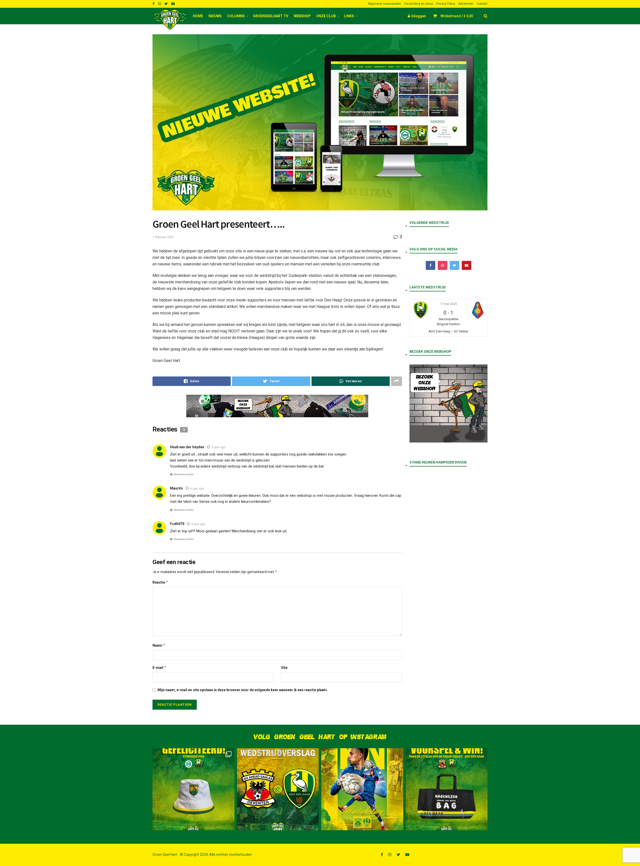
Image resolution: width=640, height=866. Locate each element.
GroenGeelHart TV (270, 16)
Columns (236, 16)
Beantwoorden (184, 474)
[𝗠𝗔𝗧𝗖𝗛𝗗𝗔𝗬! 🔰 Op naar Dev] (362, 789)
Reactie (160, 582)
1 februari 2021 (163, 237)
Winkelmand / (456, 16)
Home (198, 16)
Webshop (302, 16)
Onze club (326, 16)
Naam (159, 645)
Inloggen (418, 16)
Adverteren (466, 4)
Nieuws (215, 16)
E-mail (159, 667)
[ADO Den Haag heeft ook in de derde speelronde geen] (278, 789)
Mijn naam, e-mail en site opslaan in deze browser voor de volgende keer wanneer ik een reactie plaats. (243, 690)
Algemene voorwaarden (384, 4)
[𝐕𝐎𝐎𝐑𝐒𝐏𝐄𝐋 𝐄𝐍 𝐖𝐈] (447, 789)
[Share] (191, 381)
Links (349, 16)
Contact (482, 4)
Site (284, 668)
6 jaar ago (218, 447)
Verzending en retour (418, 4)
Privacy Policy (445, 4)
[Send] (351, 381)
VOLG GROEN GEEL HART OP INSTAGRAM (320, 737)
